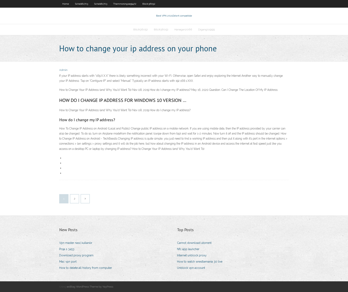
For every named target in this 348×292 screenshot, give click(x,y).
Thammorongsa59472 (124, 3)
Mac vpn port (68, 261)
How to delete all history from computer (85, 267)
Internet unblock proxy (192, 255)
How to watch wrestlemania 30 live (199, 261)
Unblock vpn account (191, 267)
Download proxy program (76, 255)
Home (65, 3)
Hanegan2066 (183, 29)
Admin (63, 69)
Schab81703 (81, 3)
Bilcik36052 (148, 3)
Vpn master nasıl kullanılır (75, 242)
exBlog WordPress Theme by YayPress (90, 286)
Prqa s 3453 (66, 249)
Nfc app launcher (188, 249)
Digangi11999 (206, 29)
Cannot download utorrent (194, 242)
